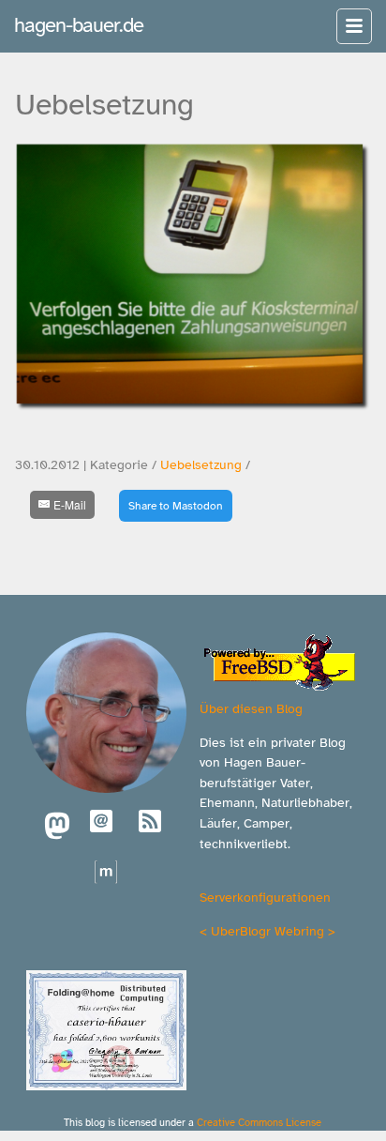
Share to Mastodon (175, 505)
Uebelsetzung (201, 465)
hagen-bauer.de (78, 25)
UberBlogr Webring (267, 930)
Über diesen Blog (251, 708)
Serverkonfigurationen (265, 897)
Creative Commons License (259, 1122)
